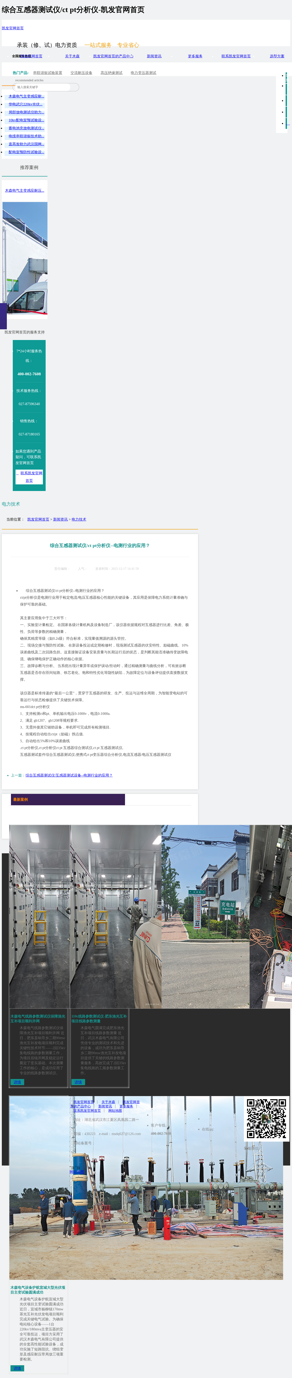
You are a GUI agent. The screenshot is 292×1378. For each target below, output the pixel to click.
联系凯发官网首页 (236, 56)
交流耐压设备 (81, 73)
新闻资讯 (154, 56)
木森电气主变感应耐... (26, 96)
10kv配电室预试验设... (26, 120)
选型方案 (277, 56)
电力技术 (79, 519)
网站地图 (115, 1110)
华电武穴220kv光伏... (25, 104)
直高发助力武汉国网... (26, 144)
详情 (17, 1082)
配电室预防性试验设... (26, 152)
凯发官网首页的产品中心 (113, 56)
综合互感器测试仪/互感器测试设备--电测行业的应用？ (69, 775)
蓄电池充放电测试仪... (26, 128)
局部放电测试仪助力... (26, 112)
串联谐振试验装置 (47, 73)
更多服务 (195, 56)
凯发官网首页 (13, 28)
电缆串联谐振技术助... (26, 136)
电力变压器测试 (143, 73)
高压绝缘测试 (112, 73)
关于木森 (72, 56)
